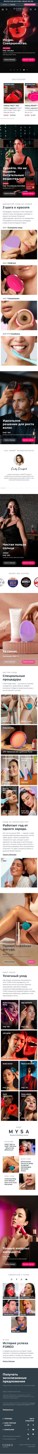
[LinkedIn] (28, 1434)
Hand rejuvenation (7, 1095)
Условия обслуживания (23, 1404)
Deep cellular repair (26, 1095)
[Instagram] (28, 1425)
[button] (10, 69)
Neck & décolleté (27, 1064)
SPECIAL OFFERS (30, 4)
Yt (26, 1279)
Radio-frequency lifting (9, 1003)
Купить (31, 962)
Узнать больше (9, 59)
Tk (21, 1279)
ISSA (5, 861)
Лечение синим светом (27, 759)
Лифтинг (12, 263)
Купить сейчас (28, 59)
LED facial (6, 1033)
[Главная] (19, 9)
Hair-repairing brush (26, 789)
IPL (4, 697)
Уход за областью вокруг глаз (9, 790)
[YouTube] (33, 1429)
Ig (11, 1279)
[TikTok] (28, 1439)
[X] (28, 1429)
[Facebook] (33, 1425)
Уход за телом (27, 697)
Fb (16, 1279)
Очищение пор (8, 758)
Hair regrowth (26, 1003)
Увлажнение (13, 298)
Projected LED (8, 728)
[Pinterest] (33, 1434)
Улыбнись (15, 334)
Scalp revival (7, 1064)
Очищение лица (15, 227)
